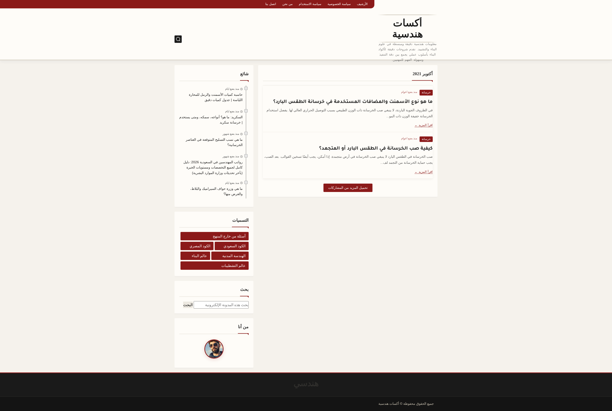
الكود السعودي (346, 39)
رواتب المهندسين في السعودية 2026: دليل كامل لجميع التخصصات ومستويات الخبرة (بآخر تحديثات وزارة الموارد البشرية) (213, 167)
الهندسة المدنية (234, 256)
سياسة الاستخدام (310, 4)
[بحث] (178, 39)
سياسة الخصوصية (339, 4)
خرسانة (426, 92)
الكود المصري (321, 39)
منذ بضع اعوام (409, 92)
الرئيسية (367, 39)
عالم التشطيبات (233, 266)
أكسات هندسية (407, 28)
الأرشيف (362, 4)
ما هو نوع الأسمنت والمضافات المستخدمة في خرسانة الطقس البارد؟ (353, 101)
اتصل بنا (270, 4)
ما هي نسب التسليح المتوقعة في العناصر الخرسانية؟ (214, 142)
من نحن (287, 4)
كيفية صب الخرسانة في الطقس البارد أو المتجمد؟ (376, 148)
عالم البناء (199, 256)
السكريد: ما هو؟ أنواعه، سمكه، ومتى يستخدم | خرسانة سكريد (211, 119)
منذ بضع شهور (231, 133)
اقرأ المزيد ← (424, 125)
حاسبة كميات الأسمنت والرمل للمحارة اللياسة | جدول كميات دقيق (216, 97)
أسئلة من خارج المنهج (229, 236)
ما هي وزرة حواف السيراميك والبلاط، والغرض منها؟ (216, 191)
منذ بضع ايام (232, 88)
